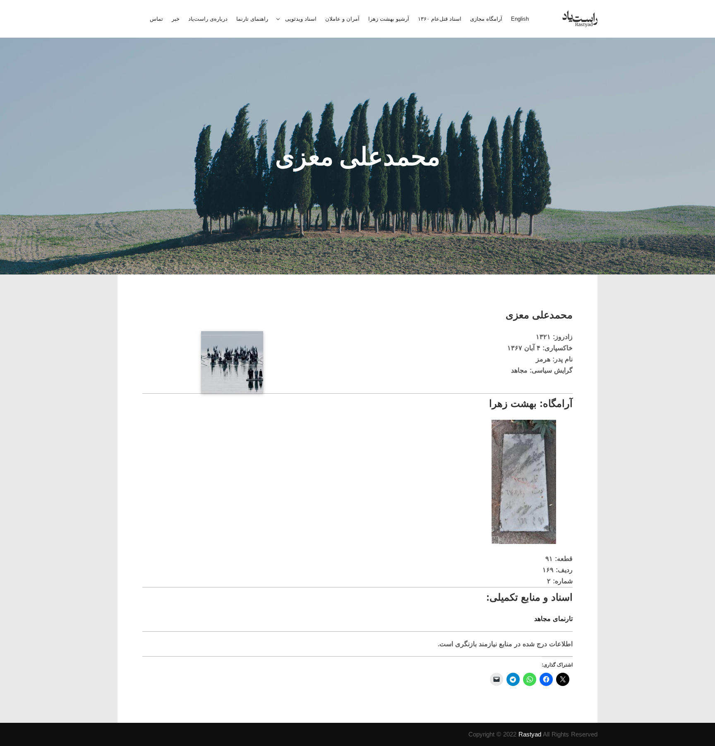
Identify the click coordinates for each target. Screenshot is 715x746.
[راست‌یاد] (579, 19)
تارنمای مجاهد (553, 618)
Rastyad (529, 734)
